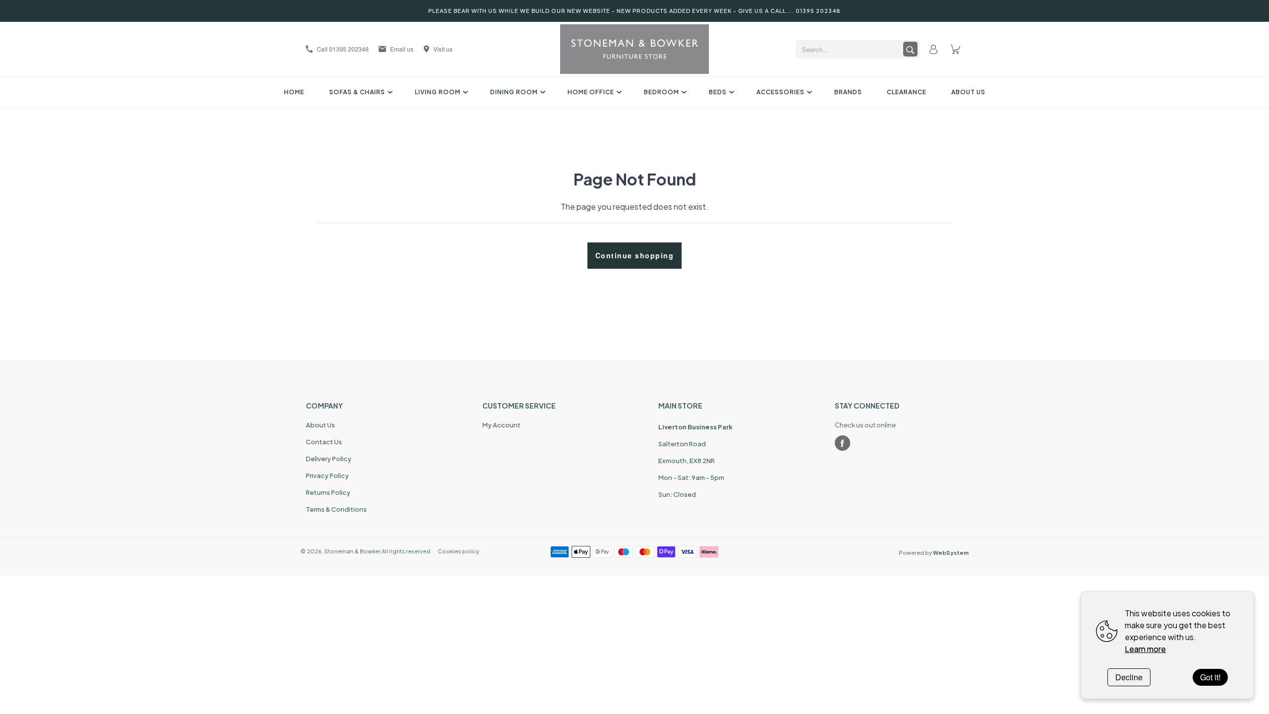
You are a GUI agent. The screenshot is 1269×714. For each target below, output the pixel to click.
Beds (718, 92)
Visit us (443, 49)
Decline (1129, 677)
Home (294, 92)
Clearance (906, 92)
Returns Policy (328, 492)
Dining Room (514, 92)
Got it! (1210, 677)
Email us (401, 49)
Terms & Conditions (336, 509)
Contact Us (324, 442)
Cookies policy (458, 551)
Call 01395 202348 (343, 49)
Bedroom (661, 92)
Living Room (438, 92)
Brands (848, 92)
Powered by (934, 552)
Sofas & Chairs (357, 92)
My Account (501, 425)
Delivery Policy (328, 459)
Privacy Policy (327, 475)
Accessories (780, 92)
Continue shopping (634, 255)
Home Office (591, 92)
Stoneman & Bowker (352, 551)
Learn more (1145, 649)
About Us (968, 92)
